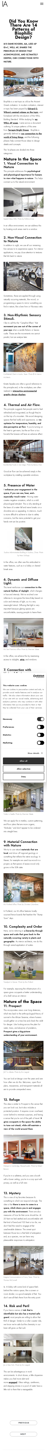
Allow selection (23, 768)
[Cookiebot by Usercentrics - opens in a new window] (33, 676)
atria (22, 659)
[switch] (40, 727)
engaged (13, 1382)
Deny (23, 776)
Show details (33, 753)
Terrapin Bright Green (18, 130)
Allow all (23, 761)
